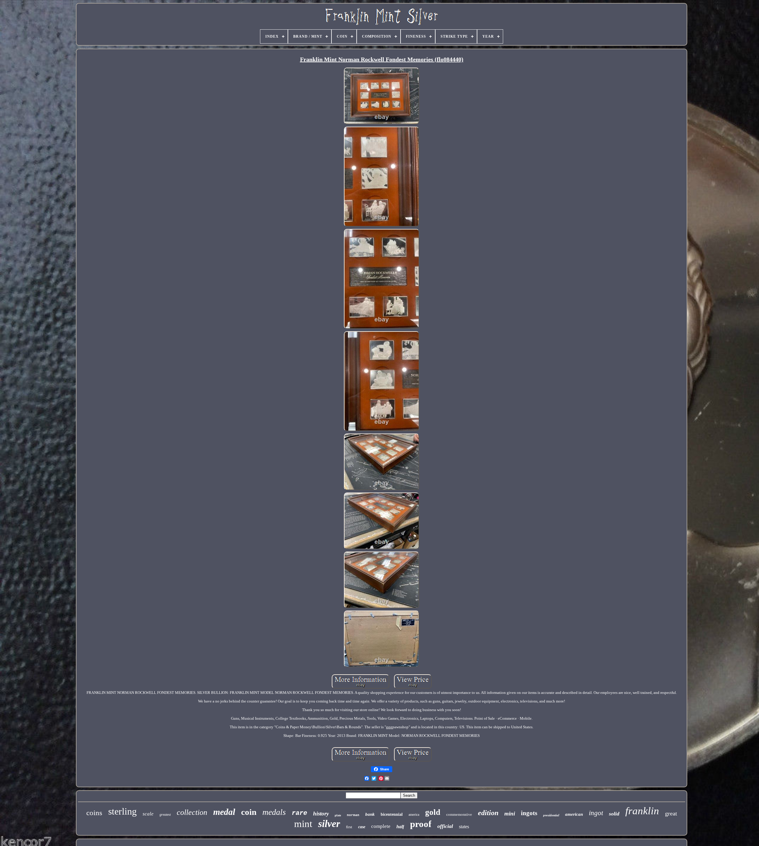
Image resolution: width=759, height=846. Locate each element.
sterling (122, 811)
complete (380, 826)
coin (248, 812)
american (574, 814)
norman (353, 815)
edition (488, 813)
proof (420, 824)
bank (370, 814)
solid (614, 814)
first (349, 827)
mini (509, 813)
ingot (596, 813)
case (361, 827)
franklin (642, 811)
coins (94, 813)
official (445, 826)
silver (329, 823)
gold (432, 812)
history (321, 813)
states (464, 826)
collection (192, 812)
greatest (165, 814)
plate (338, 815)
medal (224, 812)
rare (299, 813)
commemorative (459, 814)
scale (148, 814)
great (671, 813)
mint (303, 823)
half (400, 826)
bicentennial (392, 814)
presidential (551, 815)
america (414, 814)
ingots (529, 813)
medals (274, 812)
